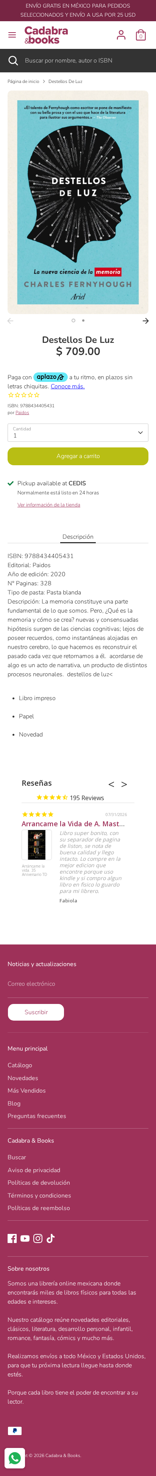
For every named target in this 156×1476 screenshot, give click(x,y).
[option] (78, 202)
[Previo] (10, 321)
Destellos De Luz (65, 81)
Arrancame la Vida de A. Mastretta (79, 823)
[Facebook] (12, 1238)
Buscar (17, 1157)
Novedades (23, 1078)
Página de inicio (23, 81)
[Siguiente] (145, 321)
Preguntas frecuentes (37, 1116)
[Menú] (12, 34)
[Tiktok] (50, 1238)
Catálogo (20, 1065)
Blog (14, 1103)
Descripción (78, 537)
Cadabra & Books (62, 1456)
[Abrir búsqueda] (12, 61)
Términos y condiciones (39, 1195)
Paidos (22, 413)
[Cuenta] (121, 32)
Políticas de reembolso (39, 1208)
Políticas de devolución (39, 1183)
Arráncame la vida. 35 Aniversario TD (34, 870)
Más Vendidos (27, 1091)
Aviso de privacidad (34, 1170)
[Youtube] (25, 1238)
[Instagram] (37, 1238)
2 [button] (83, 320)
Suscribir (36, 1012)
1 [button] (73, 320)
